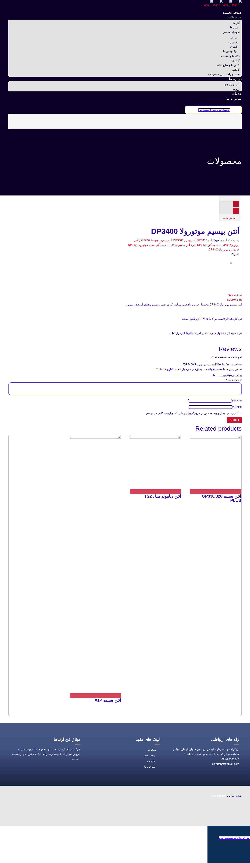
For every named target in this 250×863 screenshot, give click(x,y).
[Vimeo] (238, 818)
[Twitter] (238, 812)
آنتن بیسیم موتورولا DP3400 (156, 240)
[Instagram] (238, 823)
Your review (234, 380)
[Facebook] (238, 806)
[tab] (125, 295)
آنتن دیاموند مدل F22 (163, 496)
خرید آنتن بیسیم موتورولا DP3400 (147, 245)
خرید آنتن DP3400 (207, 245)
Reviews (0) (234, 300)
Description (235, 295)
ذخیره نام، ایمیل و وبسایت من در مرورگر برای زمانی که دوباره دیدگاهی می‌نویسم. (192, 413)
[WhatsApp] (238, 801)
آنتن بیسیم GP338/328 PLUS (221, 498)
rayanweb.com (219, 796)
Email (237, 406)
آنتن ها (223, 240)
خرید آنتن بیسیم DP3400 (182, 245)
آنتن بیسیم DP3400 (184, 240)
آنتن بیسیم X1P (108, 700)
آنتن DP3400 (204, 240)
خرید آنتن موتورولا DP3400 (224, 249)
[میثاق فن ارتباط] (223, 5)
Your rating (235, 375)
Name (237, 400)
